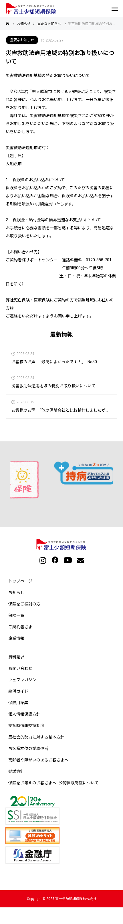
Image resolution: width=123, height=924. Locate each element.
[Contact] (80, 560)
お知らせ (16, 592)
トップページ (20, 581)
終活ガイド (18, 691)
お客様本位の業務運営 (28, 748)
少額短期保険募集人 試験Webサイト (63, 835)
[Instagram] (42, 560)
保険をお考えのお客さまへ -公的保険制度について (53, 783)
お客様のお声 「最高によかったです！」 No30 (54, 362)
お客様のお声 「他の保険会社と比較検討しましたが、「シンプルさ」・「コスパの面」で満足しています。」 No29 (61, 410)
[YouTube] (68, 560)
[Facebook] (55, 560)
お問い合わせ (20, 668)
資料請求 (16, 657)
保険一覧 (16, 615)
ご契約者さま (20, 627)
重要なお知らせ (22, 40)
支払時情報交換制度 (26, 725)
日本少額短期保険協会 (63, 810)
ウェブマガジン (22, 680)
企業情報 (16, 638)
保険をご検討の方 (24, 604)
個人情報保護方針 (24, 714)
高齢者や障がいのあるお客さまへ (38, 760)
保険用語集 (18, 702)
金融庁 (63, 855)
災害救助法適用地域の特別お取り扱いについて (53, 386)
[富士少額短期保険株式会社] (31, 8)
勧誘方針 (16, 771)
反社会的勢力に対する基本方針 (36, 737)
